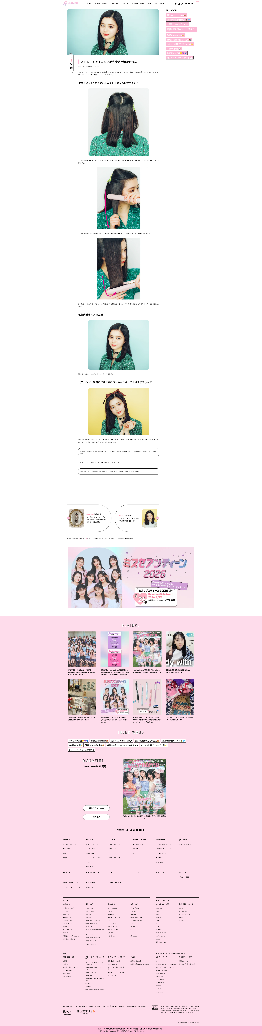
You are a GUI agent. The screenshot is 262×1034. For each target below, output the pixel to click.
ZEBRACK (66, 927)
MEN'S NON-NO (160, 936)
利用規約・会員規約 (118, 1006)
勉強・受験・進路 (115, 858)
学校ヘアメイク (114, 853)
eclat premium (160, 983)
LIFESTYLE (126, 3)
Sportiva (181, 917)
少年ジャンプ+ (67, 920)
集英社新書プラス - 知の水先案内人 (94, 979)
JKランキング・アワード (163, 849)
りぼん (110, 920)
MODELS (142, 3)
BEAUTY (97, 3)
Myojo (181, 908)
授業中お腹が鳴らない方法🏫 (179, 39)
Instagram (137, 872)
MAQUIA (158, 917)
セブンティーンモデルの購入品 (180, 57)
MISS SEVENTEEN (70, 882)
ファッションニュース (69, 844)
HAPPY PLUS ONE (161, 933)
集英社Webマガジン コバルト (116, 972)
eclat (157, 927)
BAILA (157, 914)
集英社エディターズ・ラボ (187, 964)
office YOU (133, 936)
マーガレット (112, 923)
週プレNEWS (183, 911)
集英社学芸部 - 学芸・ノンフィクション (94, 968)
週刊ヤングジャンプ (91, 927)
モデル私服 (66, 849)
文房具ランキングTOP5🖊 (177, 24)
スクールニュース (115, 844)
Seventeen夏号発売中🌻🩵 (178, 19)
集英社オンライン (161, 942)
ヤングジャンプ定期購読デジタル (94, 931)
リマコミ (110, 933)
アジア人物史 (67, 976)
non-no (158, 911)
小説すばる (66, 964)
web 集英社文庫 (67, 970)
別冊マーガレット (113, 927)
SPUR (157, 920)
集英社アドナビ (183, 961)
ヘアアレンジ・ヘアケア (95, 538)
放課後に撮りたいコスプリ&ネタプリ (180, 29)
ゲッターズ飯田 (184, 877)
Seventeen (159, 908)
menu (197, 5)
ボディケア (89, 867)
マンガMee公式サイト (114, 930)
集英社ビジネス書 (90, 972)
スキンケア (89, 862)
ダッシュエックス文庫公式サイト (117, 968)
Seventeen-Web (72, 538)
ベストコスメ (90, 853)
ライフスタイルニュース (163, 844)
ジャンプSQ (66, 911)
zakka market (160, 992)
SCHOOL (104, 3)
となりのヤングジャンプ (92, 938)
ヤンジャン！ (89, 935)
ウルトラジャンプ (90, 944)
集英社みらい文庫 (135, 961)
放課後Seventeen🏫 (175, 35)
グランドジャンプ (90, 941)
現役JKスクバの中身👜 (176, 15)
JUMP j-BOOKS (112, 964)
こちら (141, 1031)
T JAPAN (158, 930)
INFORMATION (115, 882)
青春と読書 (66, 973)
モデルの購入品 (160, 853)
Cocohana (133, 933)
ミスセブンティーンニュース (71, 887)
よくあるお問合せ (81, 1006)
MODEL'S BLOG (152, 3)
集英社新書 (88, 975)
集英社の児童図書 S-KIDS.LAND (139, 964)
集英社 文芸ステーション (70, 967)
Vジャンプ (66, 914)
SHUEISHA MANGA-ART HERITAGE (166, 964)
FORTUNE (162, 3)
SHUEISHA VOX (160, 973)
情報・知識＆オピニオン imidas (94, 990)
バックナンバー (91, 887)
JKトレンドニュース (185, 844)
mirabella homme (161, 989)
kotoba (87, 983)
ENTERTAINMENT (115, 3)
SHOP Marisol (160, 979)
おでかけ (158, 858)
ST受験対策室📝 (174, 48)
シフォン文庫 (112, 975)
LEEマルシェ (159, 976)
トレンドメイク (91, 849)
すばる (65, 961)
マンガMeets (111, 936)
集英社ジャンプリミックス (71, 936)
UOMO (158, 939)
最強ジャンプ (67, 917)
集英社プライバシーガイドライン (99, 1006)
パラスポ (181, 920)
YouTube (160, 872)
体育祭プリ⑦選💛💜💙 (177, 53)
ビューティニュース (92, 844)
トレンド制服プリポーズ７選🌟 (180, 44)
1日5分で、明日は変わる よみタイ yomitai (94, 963)
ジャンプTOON (67, 923)
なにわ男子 (136, 849)
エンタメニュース (138, 844)
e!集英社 (87, 987)
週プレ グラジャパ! (184, 914)
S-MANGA (66, 933)
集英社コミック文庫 (69, 939)
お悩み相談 (159, 862)
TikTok (113, 872)
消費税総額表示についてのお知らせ (137, 1006)
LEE (157, 923)
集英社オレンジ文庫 (114, 961)
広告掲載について (68, 1006)
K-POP (135, 853)
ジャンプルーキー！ (69, 930)
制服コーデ (113, 849)
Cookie (132, 930)
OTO (157, 961)
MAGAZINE (90, 882)
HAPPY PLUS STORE (162, 970)
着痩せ (65, 858)
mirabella (158, 986)
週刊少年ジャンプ (68, 908)
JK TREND (135, 3)
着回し (65, 853)
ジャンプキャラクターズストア (165, 967)
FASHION (89, 3)
